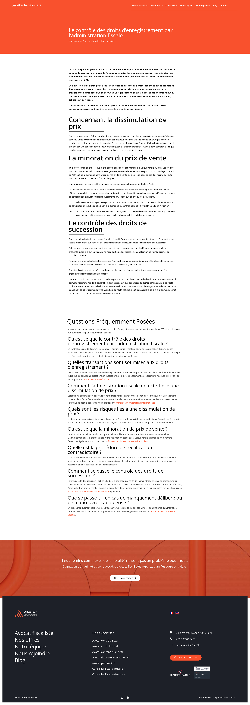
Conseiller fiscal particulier (108, 668)
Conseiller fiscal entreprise (108, 674)
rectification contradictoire (133, 189)
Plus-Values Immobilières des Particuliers (128, 441)
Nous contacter (123, 578)
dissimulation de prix (110, 109)
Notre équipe (186, 6)
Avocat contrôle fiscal (105, 640)
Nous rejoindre (203, 6)
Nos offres (156, 6)
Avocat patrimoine (103, 663)
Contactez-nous (184, 657)
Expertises (170, 6)
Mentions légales (23, 697)
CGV (35, 697)
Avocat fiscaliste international (110, 657)
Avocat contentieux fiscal (107, 652)
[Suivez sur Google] (122, 698)
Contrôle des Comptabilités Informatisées (134, 402)
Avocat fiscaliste (140, 6)
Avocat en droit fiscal (105, 646)
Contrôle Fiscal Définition (96, 379)
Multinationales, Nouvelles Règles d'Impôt (88, 491)
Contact (224, 6)
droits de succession (93, 239)
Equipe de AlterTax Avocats (86, 41)
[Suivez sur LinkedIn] (128, 697)
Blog (215, 6)
